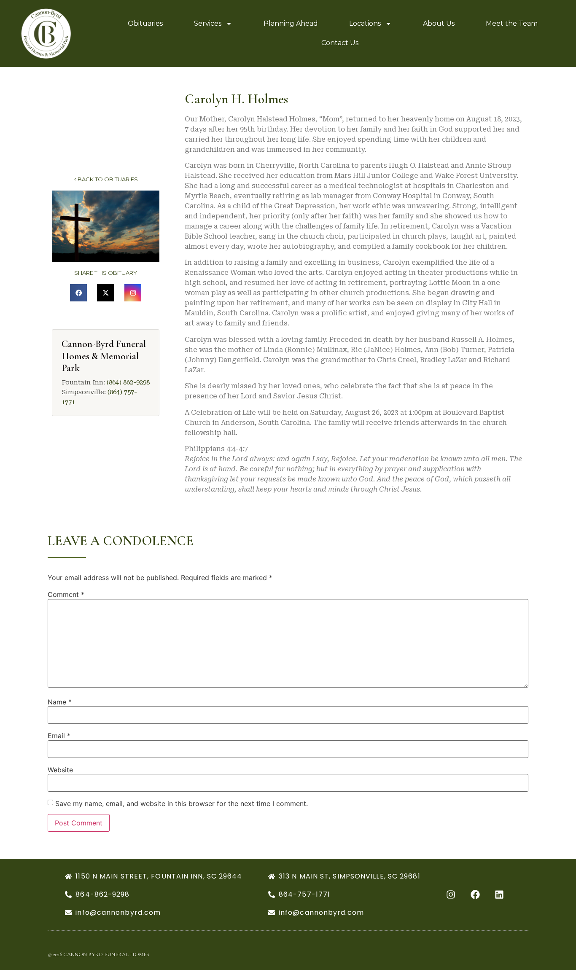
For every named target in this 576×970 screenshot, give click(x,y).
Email (59, 735)
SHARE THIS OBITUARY (105, 272)
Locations (365, 23)
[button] (78, 292)
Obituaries (145, 23)
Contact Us (339, 43)
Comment (66, 594)
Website (60, 769)
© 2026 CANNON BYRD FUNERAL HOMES (98, 954)
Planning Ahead (291, 23)
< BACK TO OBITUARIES (105, 179)
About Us (439, 23)
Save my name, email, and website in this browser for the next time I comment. (181, 803)
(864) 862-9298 (128, 382)
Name (60, 702)
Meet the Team (512, 23)
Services (207, 23)
